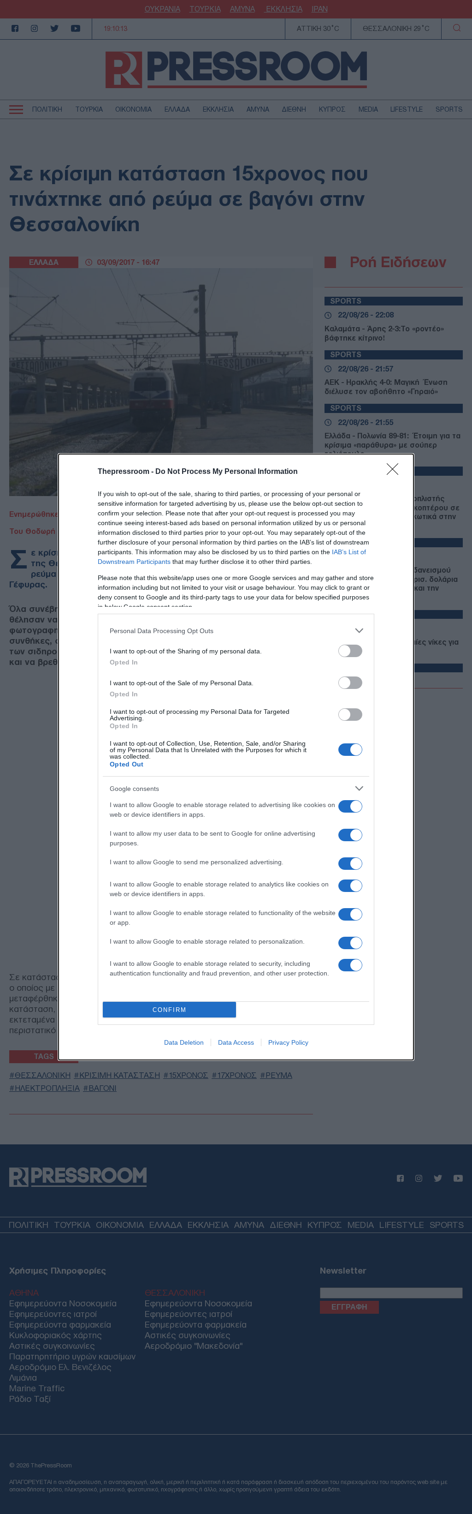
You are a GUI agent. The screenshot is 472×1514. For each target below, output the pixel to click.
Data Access (236, 1042)
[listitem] (236, 630)
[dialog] (236, 757)
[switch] (350, 651)
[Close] (395, 472)
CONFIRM (170, 1009)
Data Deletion (184, 1042)
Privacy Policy (288, 1042)
